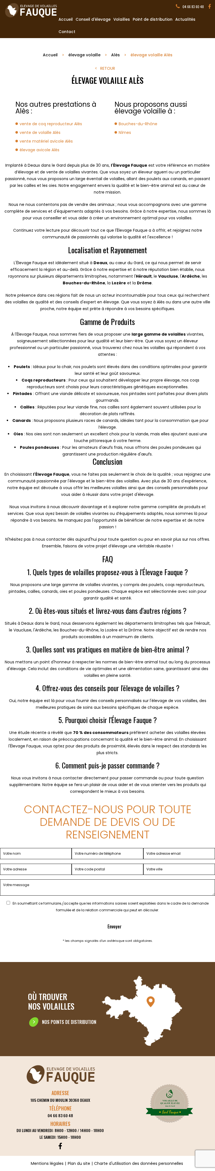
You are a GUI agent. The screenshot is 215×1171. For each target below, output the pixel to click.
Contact (67, 31)
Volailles (121, 19)
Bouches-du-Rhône (138, 124)
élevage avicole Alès (39, 150)
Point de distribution (152, 19)
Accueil (66, 19)
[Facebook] (209, 6)
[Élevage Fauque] (31, 17)
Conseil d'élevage (93, 19)
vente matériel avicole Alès (46, 141)
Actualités (185, 19)
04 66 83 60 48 (193, 6)
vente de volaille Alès (40, 132)
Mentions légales (47, 1163)
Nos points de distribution (69, 1022)
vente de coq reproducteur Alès (51, 124)
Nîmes (125, 132)
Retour (107, 68)
